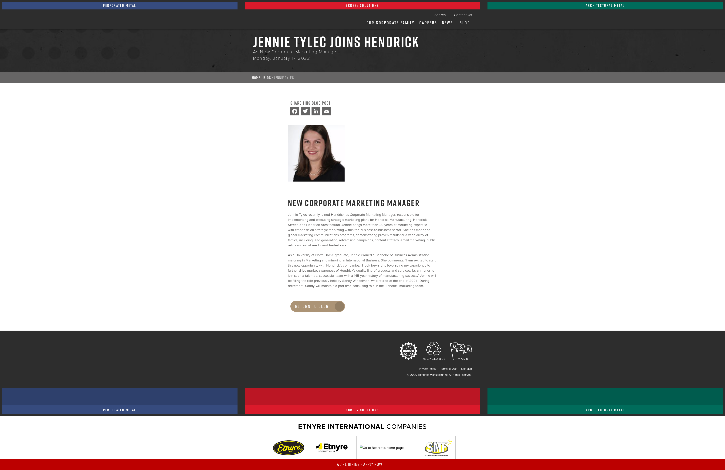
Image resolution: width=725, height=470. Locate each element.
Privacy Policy (427, 368)
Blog (465, 22)
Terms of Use (448, 368)
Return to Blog (312, 306)
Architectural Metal (605, 5)
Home (256, 78)
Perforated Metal (119, 5)
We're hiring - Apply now (359, 464)
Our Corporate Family (390, 22)
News (447, 22)
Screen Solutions (362, 5)
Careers (428, 22)
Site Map (466, 368)
